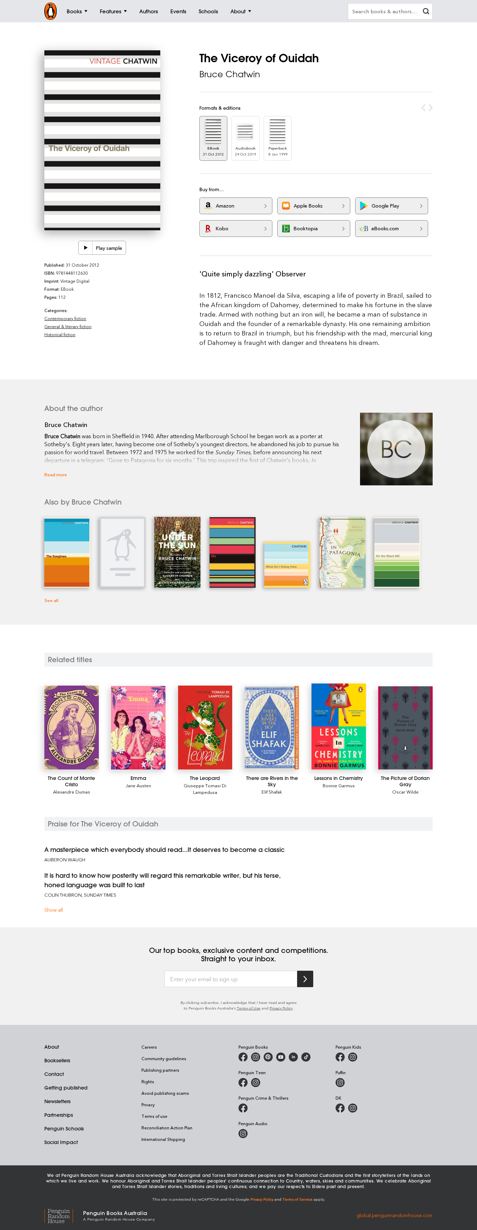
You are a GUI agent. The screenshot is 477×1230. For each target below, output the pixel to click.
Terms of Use (248, 1008)
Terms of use (154, 1116)
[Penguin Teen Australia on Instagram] (255, 1082)
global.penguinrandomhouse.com (394, 1215)
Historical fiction (59, 334)
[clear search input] (426, 12)
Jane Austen (138, 785)
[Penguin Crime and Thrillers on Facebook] (243, 1108)
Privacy (148, 1104)
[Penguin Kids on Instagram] (352, 1057)
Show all (53, 909)
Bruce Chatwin (229, 74)
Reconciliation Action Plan (166, 1127)
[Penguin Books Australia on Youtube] (280, 1057)
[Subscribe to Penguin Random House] (305, 979)
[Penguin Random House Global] (63, 1215)
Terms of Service (297, 1199)
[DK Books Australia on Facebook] (340, 1108)
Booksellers (57, 1060)
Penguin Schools (64, 1129)
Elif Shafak (272, 791)
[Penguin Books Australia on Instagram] (255, 1057)
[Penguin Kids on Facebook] (340, 1057)
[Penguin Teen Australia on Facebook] (243, 1082)
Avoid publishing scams (165, 1093)
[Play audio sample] (86, 247)
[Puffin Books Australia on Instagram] (340, 1082)
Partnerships (58, 1115)
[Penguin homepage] (50, 11)
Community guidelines (163, 1058)
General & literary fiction (67, 326)
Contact (54, 1074)
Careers (149, 1047)
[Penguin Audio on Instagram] (243, 1133)
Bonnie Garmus (339, 785)
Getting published (66, 1088)
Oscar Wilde (405, 791)
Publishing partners (160, 1070)
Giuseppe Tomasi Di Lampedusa (205, 788)
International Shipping (163, 1139)
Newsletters (57, 1101)
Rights (147, 1081)
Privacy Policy (281, 1008)
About (51, 1047)
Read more (55, 474)
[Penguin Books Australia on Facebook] (243, 1057)
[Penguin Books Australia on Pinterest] (268, 1057)
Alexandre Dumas (71, 791)
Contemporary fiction (65, 318)
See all (51, 600)
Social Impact (61, 1142)
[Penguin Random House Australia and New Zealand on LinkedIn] (293, 1057)
